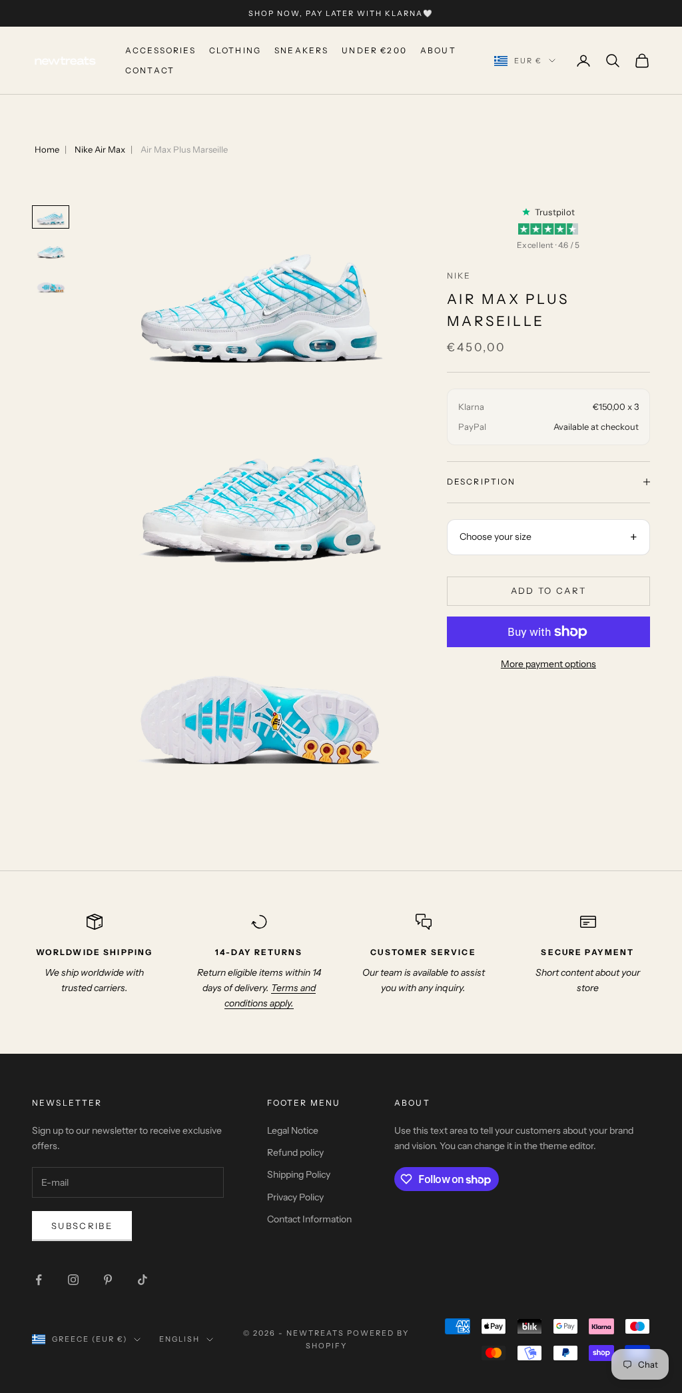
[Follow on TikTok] (142, 1279)
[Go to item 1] (50, 217)
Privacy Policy (295, 1197)
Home (47, 149)
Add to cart (549, 590)
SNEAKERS (301, 50)
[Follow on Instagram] (73, 1279)
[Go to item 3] (50, 285)
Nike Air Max (100, 149)
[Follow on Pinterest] (108, 1279)
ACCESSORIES (160, 50)
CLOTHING (235, 50)
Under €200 (374, 50)
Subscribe (82, 1225)
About (438, 50)
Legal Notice (292, 1130)
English (179, 1339)
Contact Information (309, 1219)
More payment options (548, 664)
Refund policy (295, 1152)
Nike (459, 276)
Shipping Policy (298, 1174)
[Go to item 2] (50, 251)
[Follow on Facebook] (38, 1279)
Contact (149, 70)
